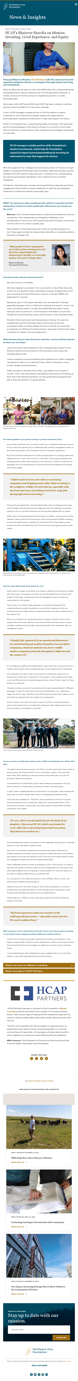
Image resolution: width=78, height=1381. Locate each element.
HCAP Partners (38, 79)
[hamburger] (76, 4)
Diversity (32, 1081)
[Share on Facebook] (31, 1058)
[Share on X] (36, 1058)
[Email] (46, 1374)
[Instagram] (39, 1374)
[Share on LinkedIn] (41, 1058)
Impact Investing (11, 29)
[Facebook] (31, 1374)
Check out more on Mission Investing (26, 965)
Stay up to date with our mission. (33, 1318)
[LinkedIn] (42, 1374)
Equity (38, 1081)
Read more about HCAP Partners (24, 971)
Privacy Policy (67, 1361)
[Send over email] (46, 1058)
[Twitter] (35, 1374)
